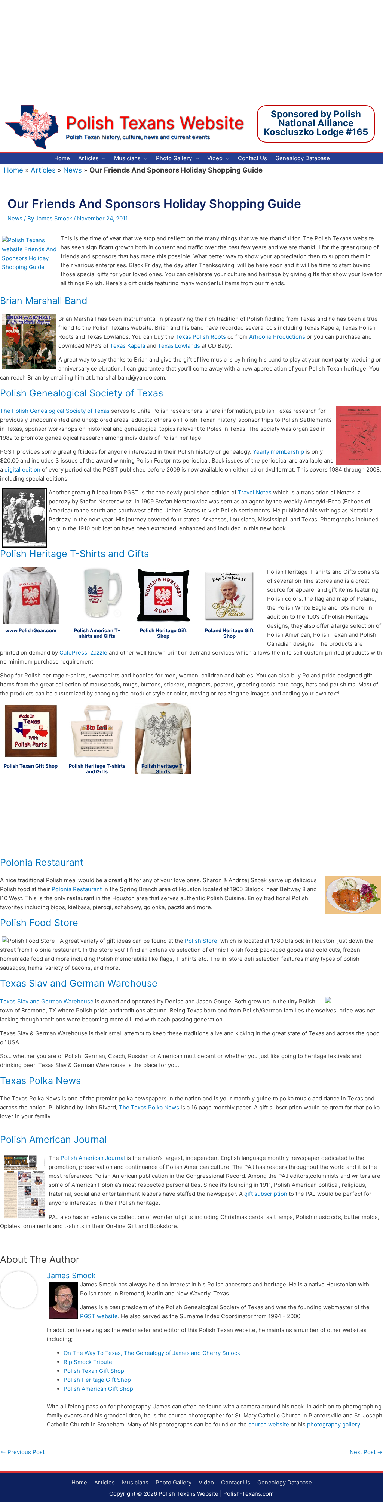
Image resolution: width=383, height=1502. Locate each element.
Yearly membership (278, 451)
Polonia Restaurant (41, 862)
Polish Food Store (39, 922)
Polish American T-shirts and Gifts (97, 633)
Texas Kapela (127, 345)
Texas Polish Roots (200, 336)
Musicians (135, 1482)
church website (268, 1424)
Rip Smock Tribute (88, 1361)
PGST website (99, 1316)
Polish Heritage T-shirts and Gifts (97, 768)
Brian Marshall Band (44, 300)
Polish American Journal (53, 1139)
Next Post (366, 1452)
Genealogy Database (284, 1482)
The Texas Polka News (149, 1107)
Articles (43, 170)
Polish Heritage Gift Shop (163, 633)
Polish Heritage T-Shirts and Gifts (74, 553)
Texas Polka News (40, 1080)
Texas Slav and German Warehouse (78, 983)
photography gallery (333, 1424)
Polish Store (201, 940)
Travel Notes (255, 492)
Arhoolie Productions (277, 336)
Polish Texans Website (155, 122)
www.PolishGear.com (30, 630)
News (72, 170)
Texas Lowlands (179, 345)
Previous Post (23, 1452)
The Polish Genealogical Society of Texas (55, 410)
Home (13, 170)
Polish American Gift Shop (98, 1388)
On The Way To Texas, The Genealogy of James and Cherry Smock (152, 1352)
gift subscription (265, 1193)
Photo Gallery (174, 1482)
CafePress (73, 652)
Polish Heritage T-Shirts (163, 768)
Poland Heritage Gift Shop (229, 633)
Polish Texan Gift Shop (31, 766)
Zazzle (98, 652)
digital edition (22, 469)
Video (206, 1482)
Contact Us (235, 1482)
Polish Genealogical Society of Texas (81, 393)
